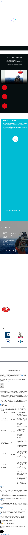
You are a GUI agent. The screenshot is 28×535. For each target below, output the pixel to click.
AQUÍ (22, 375)
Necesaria (3, 404)
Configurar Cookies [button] (4, 381)
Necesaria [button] (2, 403)
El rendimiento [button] (3, 493)
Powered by (4, 534)
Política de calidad (14, 350)
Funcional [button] (2, 486)
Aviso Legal (14, 351)
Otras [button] (1, 513)
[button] (14, 520)
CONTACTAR (9, 250)
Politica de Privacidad (14, 353)
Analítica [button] (2, 499)
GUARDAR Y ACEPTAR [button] (5, 519)
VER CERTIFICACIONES (12, 211)
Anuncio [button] (1, 507)
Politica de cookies (14, 355)
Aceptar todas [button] (11, 381)
